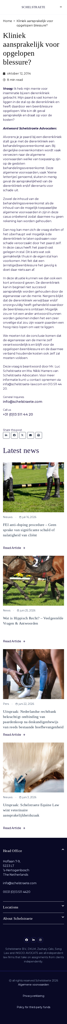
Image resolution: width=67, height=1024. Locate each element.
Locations (10, 907)
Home (7, 21)
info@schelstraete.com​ (19, 883)
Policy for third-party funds (33, 1007)
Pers (6, 704)
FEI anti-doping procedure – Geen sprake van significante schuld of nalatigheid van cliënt (29, 530)
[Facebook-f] (26, 939)
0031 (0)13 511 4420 (16, 892)
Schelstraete (33, 7)
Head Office (12, 851)
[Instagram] (40, 939)
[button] (61, 7)
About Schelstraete (18, 918)
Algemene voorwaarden (33, 984)
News (6, 610)
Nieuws (7, 517)
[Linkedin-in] (33, 939)
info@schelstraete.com (22, 402)
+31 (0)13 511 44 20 (18, 414)
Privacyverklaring (33, 996)
